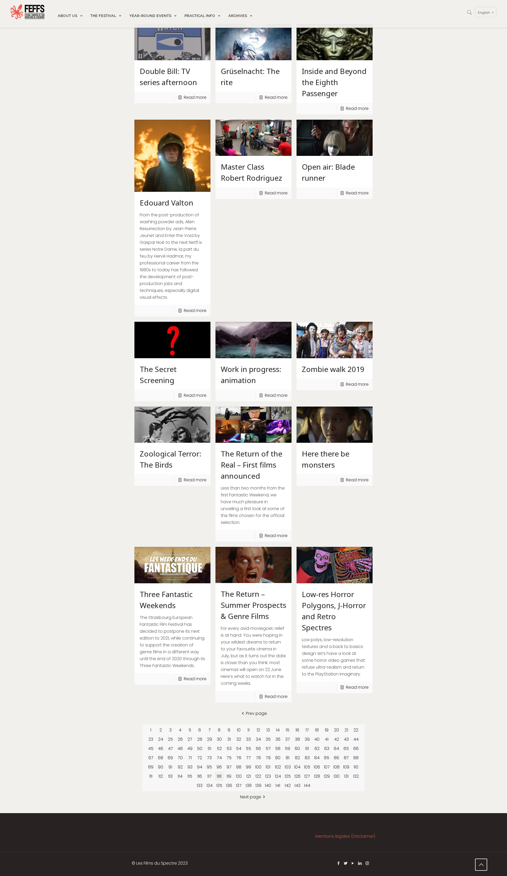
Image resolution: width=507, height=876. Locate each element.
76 (238, 758)
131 (346, 776)
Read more (195, 97)
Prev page (256, 713)
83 (307, 758)
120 (239, 776)
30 (219, 739)
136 (229, 785)
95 (209, 767)
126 (297, 776)
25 (170, 739)
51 (209, 748)
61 (307, 748)
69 (170, 758)
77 (248, 758)
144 (307, 785)
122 (258, 776)
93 (190, 767)
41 (326, 739)
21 (346, 730)
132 (356, 776)
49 (190, 748)
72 (199, 758)
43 (346, 739)
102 (278, 767)
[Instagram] (367, 863)
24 (160, 739)
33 (248, 739)
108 (336, 767)
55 (248, 748)
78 (258, 758)
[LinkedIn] (360, 863)
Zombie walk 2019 (333, 369)
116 (199, 776)
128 (317, 776)
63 (326, 748)
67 (150, 758)
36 (277, 739)
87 (346, 758)
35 (268, 739)
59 (287, 748)
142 (288, 785)
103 (288, 767)
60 (297, 748)
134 (209, 785)
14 (278, 730)
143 (297, 785)
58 (277, 748)
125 (288, 776)
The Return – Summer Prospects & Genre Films (253, 605)
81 (287, 758)
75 (229, 758)
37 (287, 739)
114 (180, 776)
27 (189, 739)
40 (317, 739)
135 (219, 785)
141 (277, 785)
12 (258, 730)
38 (297, 739)
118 (219, 776)
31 (229, 739)
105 (307, 767)
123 (268, 776)
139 (258, 785)
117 (209, 776)
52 (219, 748)
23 (150, 739)
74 (219, 758)
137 (239, 785)
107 (327, 767)
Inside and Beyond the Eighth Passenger (334, 82)
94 (199, 767)
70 (180, 758)
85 (326, 758)
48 (180, 748)
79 (268, 758)
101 (268, 767)
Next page (250, 797)
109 (346, 767)
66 (356, 748)
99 (248, 767)
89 (150, 767)
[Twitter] (346, 863)
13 (268, 730)
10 (239, 730)
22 (356, 730)
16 (297, 730)
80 (277, 758)
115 (189, 776)
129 (327, 776)
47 (170, 748)
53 (229, 748)
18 (317, 730)
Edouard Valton (166, 203)
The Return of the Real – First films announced (251, 465)
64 (336, 748)
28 (199, 739)
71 (190, 758)
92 (180, 767)
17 (307, 730)
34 (258, 739)
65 (346, 748)
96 (219, 767)
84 (317, 758)
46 (160, 748)
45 (150, 748)
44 (356, 739)
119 (229, 776)
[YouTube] (353, 863)
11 (248, 730)
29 (209, 739)
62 (317, 748)
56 (258, 748)
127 (307, 776)
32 (238, 739)
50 (199, 748)
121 (248, 776)
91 (170, 767)
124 (278, 776)
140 (268, 785)
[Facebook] (338, 863)
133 (200, 785)
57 (268, 748)
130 (337, 776)
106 (317, 767)
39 (307, 739)
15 (287, 730)
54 (238, 748)
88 (356, 758)
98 (238, 767)
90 (160, 767)
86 (336, 758)
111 (150, 776)
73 (209, 758)
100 (258, 767)
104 (297, 767)
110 (356, 767)
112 (160, 776)
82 (297, 758)
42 (336, 739)
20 (336, 730)
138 (249, 785)
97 (229, 767)
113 (170, 776)
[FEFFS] (27, 12)
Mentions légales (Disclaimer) (345, 836)
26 (180, 739)
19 (326, 730)
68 (160, 758)
